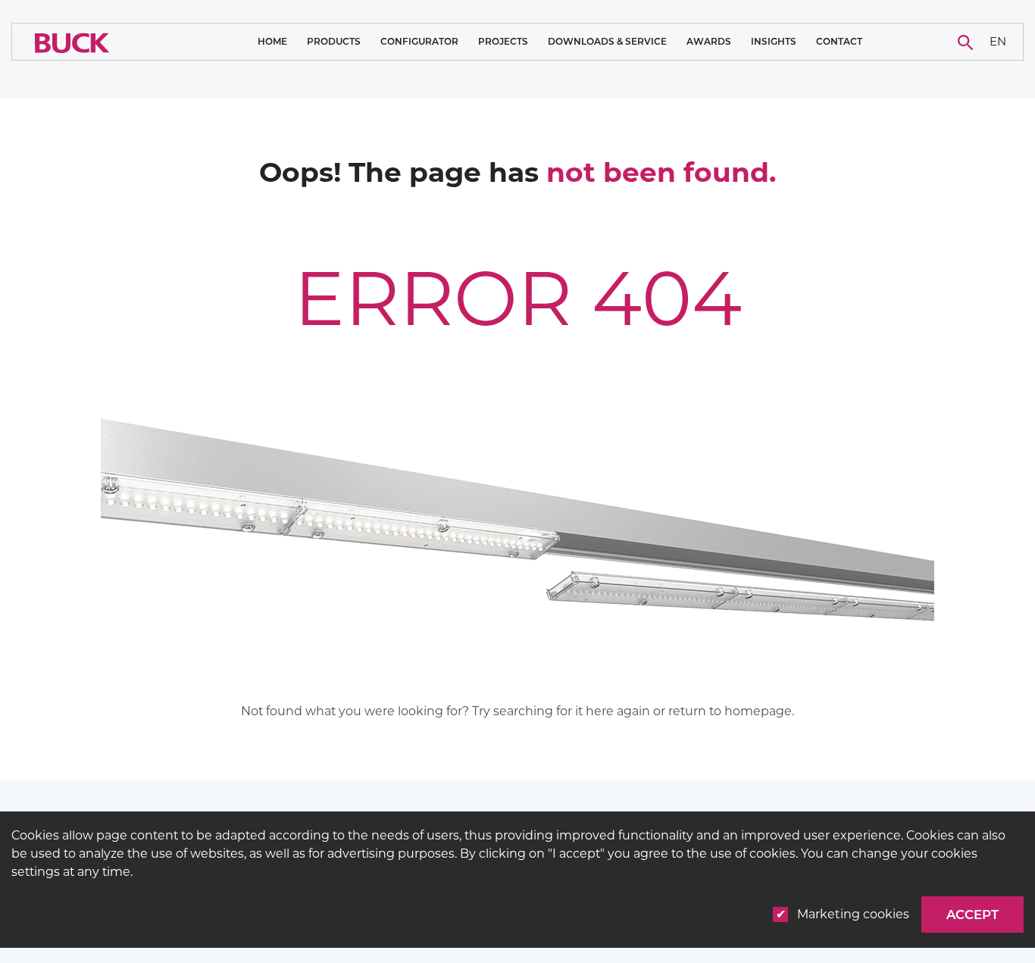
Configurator (419, 41)
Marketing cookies (853, 914)
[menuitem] (998, 42)
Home (272, 41)
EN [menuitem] (998, 40)
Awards (708, 41)
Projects (503, 41)
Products (334, 41)
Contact (839, 41)
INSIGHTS (773, 41)
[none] (998, 42)
